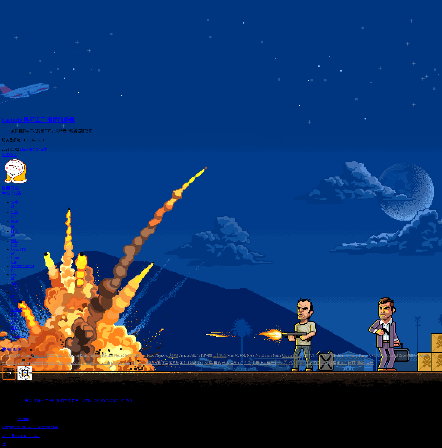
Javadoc (184, 355)
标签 (19, 38)
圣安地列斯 (188, 363)
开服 (226, 363)
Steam (341, 355)
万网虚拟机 (153, 363)
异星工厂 (236, 363)
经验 (324, 363)
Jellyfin (195, 355)
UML (372, 355)
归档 (19, 44)
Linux (24, 149)
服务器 (34, 149)
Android (39, 355)
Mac (230, 355)
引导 (247, 363)
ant (27, 363)
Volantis (23, 419)
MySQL (240, 355)
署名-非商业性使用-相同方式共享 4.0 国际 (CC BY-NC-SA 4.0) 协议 (79, 400)
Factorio (107, 355)
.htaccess (7, 355)
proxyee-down (120, 363)
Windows (421, 355)
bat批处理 (37, 363)
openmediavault (96, 362)
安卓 (208, 362)
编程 (332, 363)
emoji (61, 363)
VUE (410, 355)
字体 (200, 363)
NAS (250, 355)
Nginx (277, 355)
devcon (52, 363)
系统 (316, 363)
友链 (19, 49)
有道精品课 (268, 363)
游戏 (43, 149)
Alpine (26, 355)
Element (95, 355)
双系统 (174, 363)
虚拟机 (342, 363)
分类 (19, 32)
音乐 (370, 363)
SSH (333, 355)
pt (132, 363)
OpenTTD (291, 355)
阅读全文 (9, 155)
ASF (17, 355)
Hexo (149, 355)
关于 (19, 55)
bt (45, 363)
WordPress (9, 363)
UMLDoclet (385, 355)
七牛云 (139, 363)
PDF (305, 355)
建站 (217, 363)
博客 (19, 27)
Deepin (73, 355)
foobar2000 (73, 363)
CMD (51, 355)
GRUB (134, 355)
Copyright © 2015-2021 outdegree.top (30, 427)
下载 (165, 363)
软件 (352, 362)
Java (173, 355)
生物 (309, 363)
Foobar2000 (121, 355)
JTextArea (161, 355)
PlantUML (322, 355)
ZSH (21, 363)
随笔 (361, 362)
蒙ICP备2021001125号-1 (21, 436)
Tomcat (363, 355)
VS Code (400, 355)
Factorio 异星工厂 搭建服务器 (38, 120)
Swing (352, 355)
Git (142, 355)
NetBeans (263, 355)
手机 (255, 363)
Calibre (61, 355)
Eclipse (84, 355)
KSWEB (206, 355)
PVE (311, 355)
